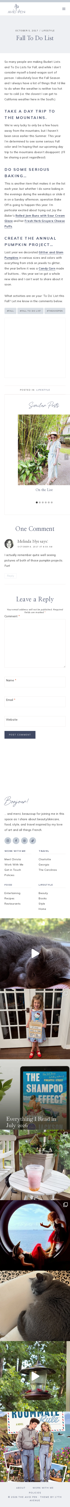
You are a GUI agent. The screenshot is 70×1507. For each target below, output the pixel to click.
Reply (10, 575)
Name (11, 680)
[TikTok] (32, 840)
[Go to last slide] (22, 457)
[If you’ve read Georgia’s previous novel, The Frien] (35, 1447)
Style (42, 903)
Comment (12, 616)
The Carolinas (48, 870)
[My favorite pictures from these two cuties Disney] (35, 1235)
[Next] (66, 457)
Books (43, 898)
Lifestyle (48, 30)
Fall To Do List (30, 311)
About (21, 1488)
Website (12, 719)
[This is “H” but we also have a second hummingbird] (35, 1376)
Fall (10, 311)
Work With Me (14, 864)
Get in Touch (12, 870)
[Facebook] (16, 840)
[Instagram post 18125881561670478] (35, 1306)
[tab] (37, 502)
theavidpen (55, 311)
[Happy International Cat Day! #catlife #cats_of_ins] (35, 953)
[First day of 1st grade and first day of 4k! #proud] (35, 1024)
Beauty (43, 893)
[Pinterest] (24, 840)
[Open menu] (63, 9)
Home (42, 909)
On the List (44, 490)
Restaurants (12, 903)
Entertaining (12, 893)
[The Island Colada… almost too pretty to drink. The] (35, 1165)
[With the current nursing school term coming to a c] (35, 1094)
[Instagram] (7, 840)
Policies (9, 875)
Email (10, 700)
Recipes (9, 898)
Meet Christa (12, 859)
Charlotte (45, 859)
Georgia (44, 864)
